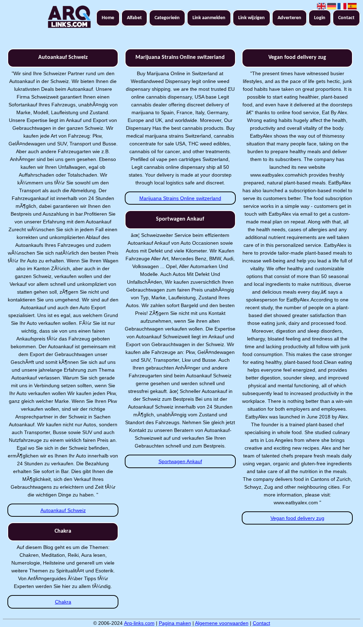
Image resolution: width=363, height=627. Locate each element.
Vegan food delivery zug (297, 518)
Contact (346, 18)
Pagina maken (175, 623)
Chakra (63, 602)
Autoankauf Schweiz (63, 510)
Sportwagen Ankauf (180, 461)
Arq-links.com (139, 623)
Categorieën (167, 18)
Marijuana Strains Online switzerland (180, 198)
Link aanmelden (208, 18)
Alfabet (134, 18)
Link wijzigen (251, 18)
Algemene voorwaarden (221, 623)
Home (108, 18)
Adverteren (289, 18)
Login (319, 18)
